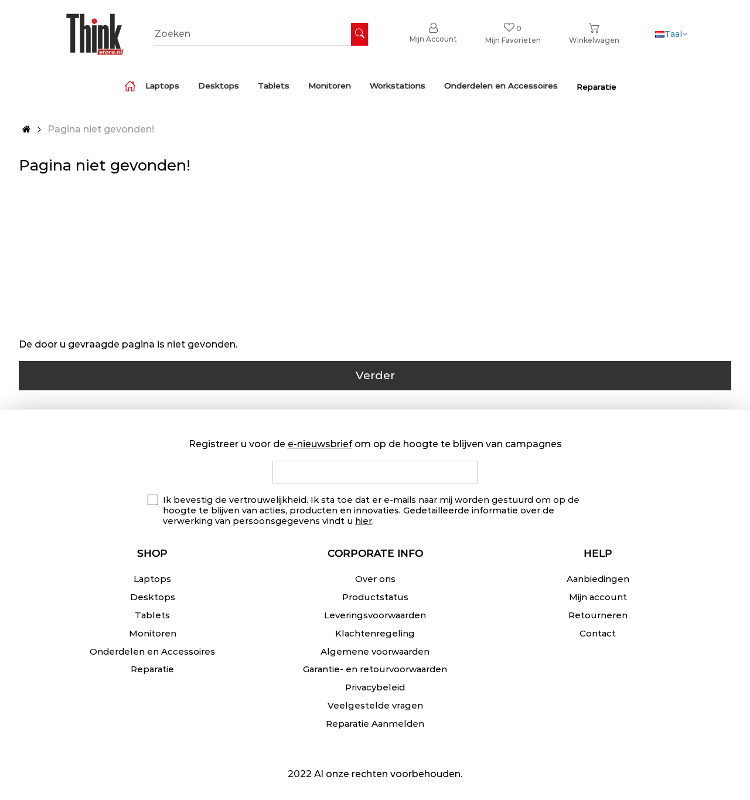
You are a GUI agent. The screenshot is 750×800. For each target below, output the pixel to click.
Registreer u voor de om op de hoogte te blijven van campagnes (375, 444)
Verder (375, 375)
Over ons (375, 578)
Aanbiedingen (598, 578)
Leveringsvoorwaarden (375, 615)
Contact (597, 633)
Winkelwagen (594, 40)
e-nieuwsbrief (320, 444)
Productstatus (375, 596)
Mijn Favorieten (513, 34)
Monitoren (152, 633)
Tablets (152, 615)
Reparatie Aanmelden (375, 723)
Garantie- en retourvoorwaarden (375, 669)
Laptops (152, 578)
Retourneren (598, 615)
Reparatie (152, 669)
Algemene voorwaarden (375, 651)
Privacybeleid (375, 687)
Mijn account (598, 596)
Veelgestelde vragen (375, 705)
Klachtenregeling (375, 633)
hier (363, 521)
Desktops (152, 596)
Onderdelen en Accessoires (152, 651)
